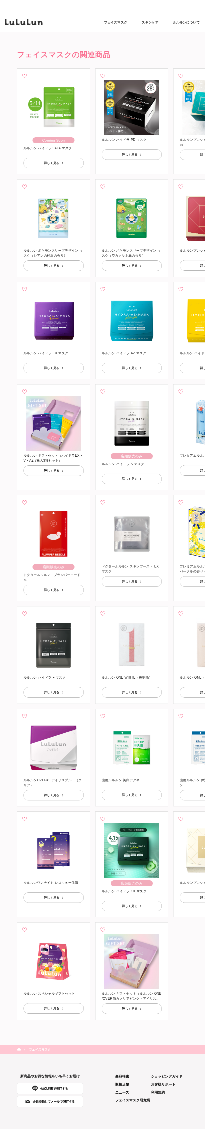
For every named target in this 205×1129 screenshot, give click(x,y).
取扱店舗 (122, 1084)
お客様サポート (163, 1084)
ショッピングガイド (166, 1076)
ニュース (122, 1092)
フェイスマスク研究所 (132, 1100)
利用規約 (158, 1092)
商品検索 (122, 1076)
